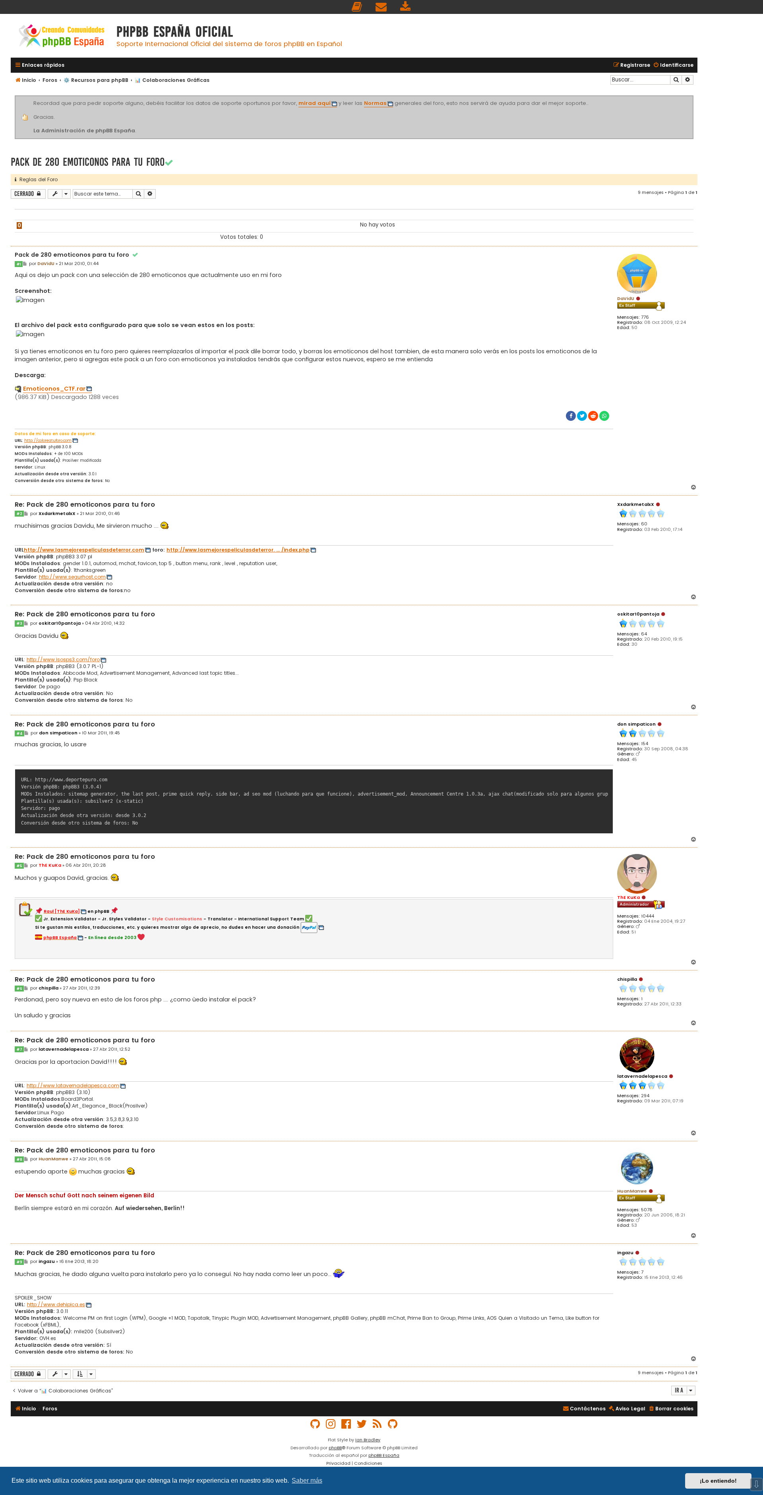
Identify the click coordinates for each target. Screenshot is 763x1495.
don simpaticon (636, 724)
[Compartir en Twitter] (582, 416)
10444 (647, 916)
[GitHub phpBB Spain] (315, 1424)
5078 (647, 1209)
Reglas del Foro (37, 179)
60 (644, 524)
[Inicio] (61, 37)
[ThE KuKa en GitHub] (393, 1424)
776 (645, 317)
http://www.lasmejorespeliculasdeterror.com (84, 550)
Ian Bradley (367, 1440)
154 (644, 743)
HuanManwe (632, 1191)
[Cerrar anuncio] (692, 97)
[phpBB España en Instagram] (331, 1424)
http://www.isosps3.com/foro (63, 659)
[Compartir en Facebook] (571, 416)
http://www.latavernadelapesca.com (73, 1086)
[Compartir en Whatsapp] (604, 416)
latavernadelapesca (642, 1076)
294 (645, 1095)
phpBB (335, 1448)
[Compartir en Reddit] (593, 416)
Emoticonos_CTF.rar (54, 389)
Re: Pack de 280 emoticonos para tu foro (85, 505)
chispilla (627, 979)
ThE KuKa (628, 897)
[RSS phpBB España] (377, 1424)
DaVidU (625, 298)
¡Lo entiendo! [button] (718, 1481)
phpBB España (383, 1455)
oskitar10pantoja (638, 614)
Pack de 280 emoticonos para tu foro (88, 162)
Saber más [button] (307, 1480)
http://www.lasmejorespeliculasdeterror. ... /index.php (238, 550)
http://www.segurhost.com (72, 577)
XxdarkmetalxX (635, 504)
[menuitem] (357, 7)
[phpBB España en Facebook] (346, 1424)
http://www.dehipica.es (56, 1304)
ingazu (625, 1252)
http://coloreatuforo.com (48, 440)
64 (644, 634)
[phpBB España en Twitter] (362, 1424)
